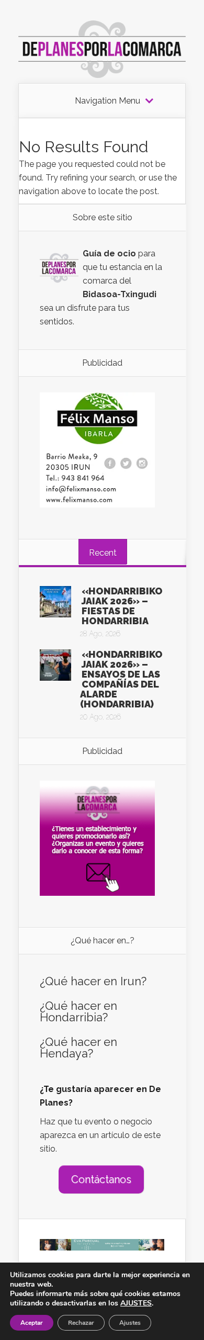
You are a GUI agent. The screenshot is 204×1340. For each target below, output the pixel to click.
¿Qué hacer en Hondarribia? (78, 1011)
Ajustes (130, 1323)
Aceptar (31, 1323)
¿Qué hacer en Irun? (93, 981)
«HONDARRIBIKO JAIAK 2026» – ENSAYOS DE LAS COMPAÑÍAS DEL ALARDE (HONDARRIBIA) (121, 679)
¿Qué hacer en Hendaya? (78, 1047)
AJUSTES (136, 1303)
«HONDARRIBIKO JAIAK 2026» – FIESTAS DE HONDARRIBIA (122, 605)
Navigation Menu (107, 101)
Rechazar (81, 1323)
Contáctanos (101, 1179)
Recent (103, 553)
